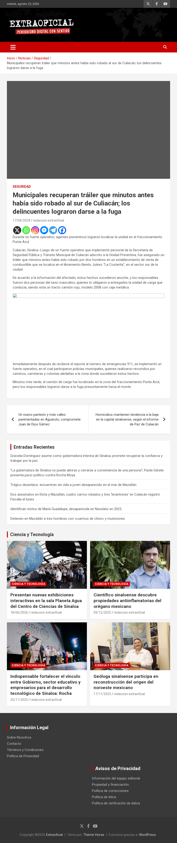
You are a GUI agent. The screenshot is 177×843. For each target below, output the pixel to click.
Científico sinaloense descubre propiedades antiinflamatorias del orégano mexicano (127, 600)
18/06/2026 (19, 612)
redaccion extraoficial (48, 220)
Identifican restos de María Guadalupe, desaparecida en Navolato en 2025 (65, 509)
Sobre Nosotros (19, 737)
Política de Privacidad (23, 756)
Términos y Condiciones (25, 750)
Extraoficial (54, 835)
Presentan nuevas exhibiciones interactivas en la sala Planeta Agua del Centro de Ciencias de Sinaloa (46, 600)
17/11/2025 (102, 694)
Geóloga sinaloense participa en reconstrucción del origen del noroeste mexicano (126, 682)
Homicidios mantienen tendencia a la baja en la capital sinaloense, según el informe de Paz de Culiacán (127, 419)
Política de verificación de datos (116, 803)
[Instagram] (35, 230)
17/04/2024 (21, 220)
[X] (17, 230)
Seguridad (22, 186)
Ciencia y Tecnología (32, 534)
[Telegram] (53, 230)
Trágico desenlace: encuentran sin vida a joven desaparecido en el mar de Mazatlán (73, 485)
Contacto (14, 744)
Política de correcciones (110, 791)
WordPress (147, 835)
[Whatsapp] (26, 230)
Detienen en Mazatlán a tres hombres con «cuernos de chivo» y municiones (67, 519)
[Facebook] (62, 230)
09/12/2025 (102, 612)
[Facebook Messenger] (44, 230)
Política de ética (104, 797)
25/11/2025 (19, 700)
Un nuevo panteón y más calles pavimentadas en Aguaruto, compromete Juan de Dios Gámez (49, 419)
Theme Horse (93, 835)
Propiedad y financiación (110, 784)
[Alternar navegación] (13, 47)
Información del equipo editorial (116, 778)
